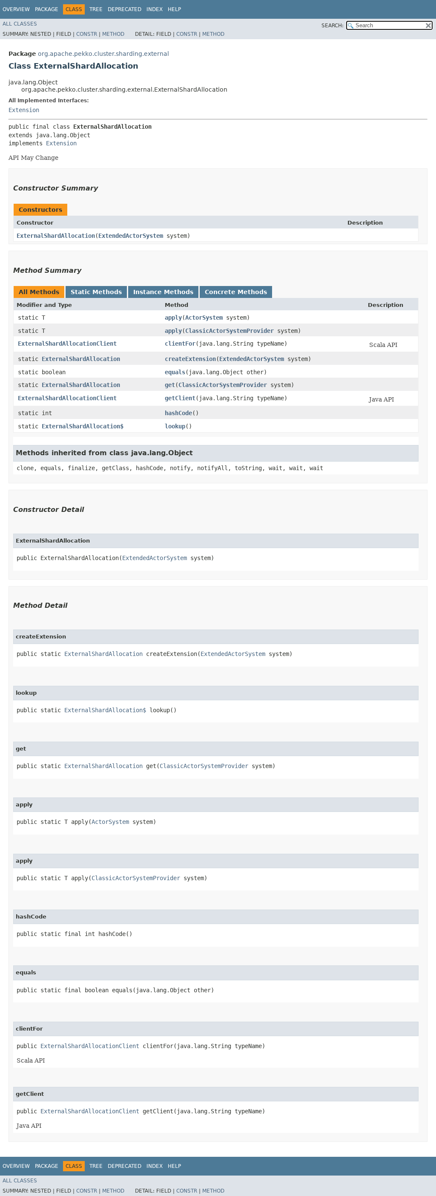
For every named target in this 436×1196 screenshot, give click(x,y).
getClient (180, 398)
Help (174, 9)
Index (154, 9)
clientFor (180, 343)
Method (113, 34)
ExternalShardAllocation (56, 235)
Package (46, 9)
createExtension (190, 358)
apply (173, 317)
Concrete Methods (236, 292)
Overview (16, 9)
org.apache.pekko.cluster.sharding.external (103, 53)
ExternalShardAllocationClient (67, 343)
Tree (96, 9)
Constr (86, 34)
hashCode (178, 413)
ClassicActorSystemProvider (229, 330)
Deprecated (124, 9)
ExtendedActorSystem (130, 235)
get (170, 384)
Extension (24, 110)
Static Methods (96, 292)
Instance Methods (163, 292)
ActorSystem (204, 317)
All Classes (20, 24)
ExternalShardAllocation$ (82, 426)
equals (175, 372)
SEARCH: (332, 26)
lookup (175, 426)
